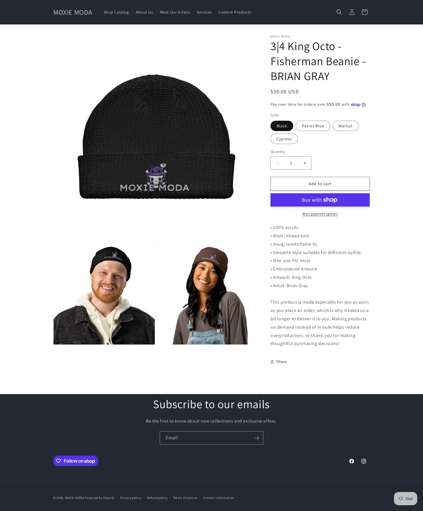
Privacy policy (131, 498)
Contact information (218, 498)
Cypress (284, 138)
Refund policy (157, 498)
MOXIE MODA (74, 498)
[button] (339, 12)
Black (282, 125)
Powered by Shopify (100, 498)
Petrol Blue (313, 125)
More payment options (320, 213)
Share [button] (281, 361)
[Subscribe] (256, 438)
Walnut (346, 125)
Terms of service (185, 498)
